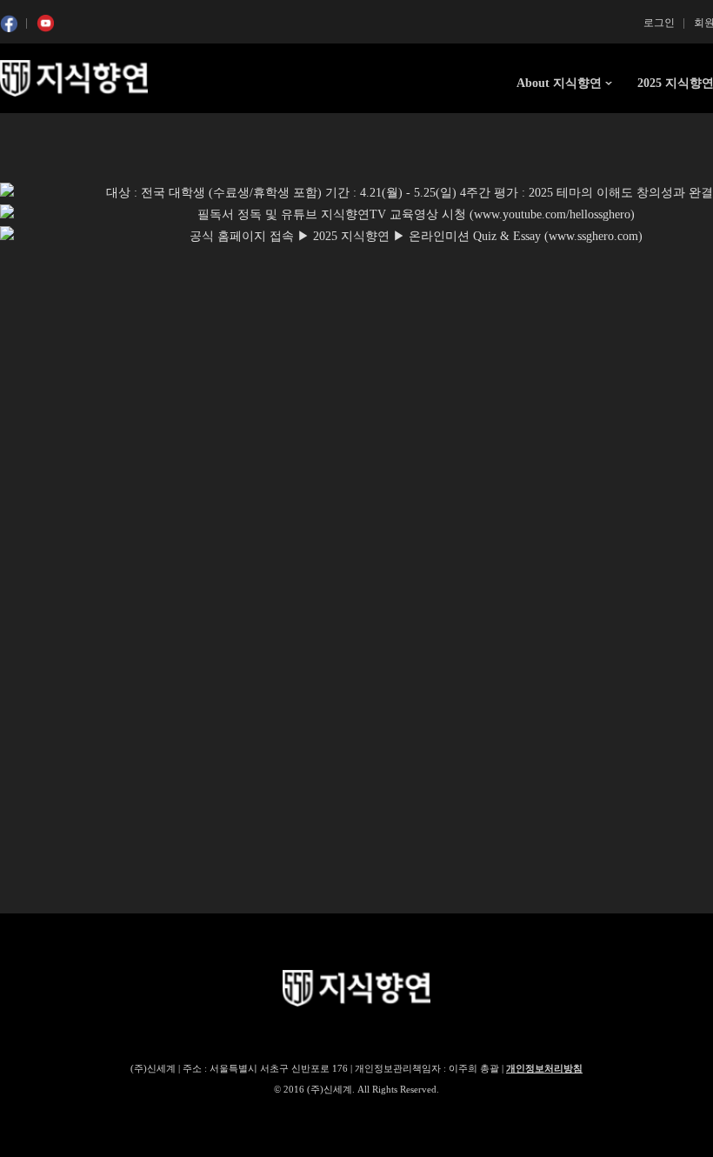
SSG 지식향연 (74, 78)
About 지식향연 (559, 83)
